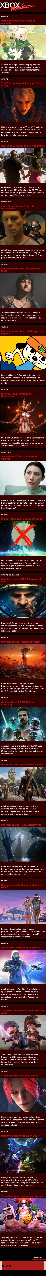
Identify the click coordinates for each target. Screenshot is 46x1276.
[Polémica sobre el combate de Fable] (23, 784)
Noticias (4, 79)
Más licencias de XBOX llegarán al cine (21, 580)
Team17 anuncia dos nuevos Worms (22, 1196)
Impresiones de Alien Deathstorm (20, 641)
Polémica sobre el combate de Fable (22, 764)
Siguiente (38, 1257)
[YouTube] (10, 1266)
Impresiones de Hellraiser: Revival (21, 824)
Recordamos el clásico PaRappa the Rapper (22, 332)
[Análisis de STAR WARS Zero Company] (23, 724)
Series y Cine (6, 202)
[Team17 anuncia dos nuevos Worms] (23, 1215)
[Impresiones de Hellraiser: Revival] (23, 844)
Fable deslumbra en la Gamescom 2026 (21, 269)
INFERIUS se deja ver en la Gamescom (16, 395)
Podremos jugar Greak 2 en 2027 (20, 1135)
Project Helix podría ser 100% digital (22, 519)
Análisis (4, 16)
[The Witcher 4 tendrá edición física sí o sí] (23, 105)
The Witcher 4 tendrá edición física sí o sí (21, 84)
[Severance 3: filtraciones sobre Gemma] (23, 478)
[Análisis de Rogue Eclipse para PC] (23, 967)
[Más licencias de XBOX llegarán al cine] (23, 601)
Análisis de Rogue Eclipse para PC (21, 947)
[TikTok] (7, 1266)
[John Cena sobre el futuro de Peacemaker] (23, 228)
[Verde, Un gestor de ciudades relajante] (23, 42)
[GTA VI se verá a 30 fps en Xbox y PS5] (23, 165)
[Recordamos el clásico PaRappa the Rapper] (23, 353)
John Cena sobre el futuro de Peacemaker (17, 207)
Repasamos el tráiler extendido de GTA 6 (21, 886)
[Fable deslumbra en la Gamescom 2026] (23, 290)
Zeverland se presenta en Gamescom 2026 (23, 1011)
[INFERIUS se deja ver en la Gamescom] (23, 416)
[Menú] (44, 6)
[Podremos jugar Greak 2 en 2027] (23, 1155)
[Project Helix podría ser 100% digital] (23, 538)
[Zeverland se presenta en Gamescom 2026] (23, 1032)
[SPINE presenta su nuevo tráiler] (23, 1095)
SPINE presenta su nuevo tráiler (19, 1075)
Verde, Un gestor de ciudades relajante (18, 21)
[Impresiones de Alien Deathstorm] (23, 661)
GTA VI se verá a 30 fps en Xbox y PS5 (23, 145)
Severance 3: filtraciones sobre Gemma (19, 457)
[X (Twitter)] (3, 1266)
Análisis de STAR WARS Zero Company (17, 703)
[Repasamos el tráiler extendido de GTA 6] (23, 907)
